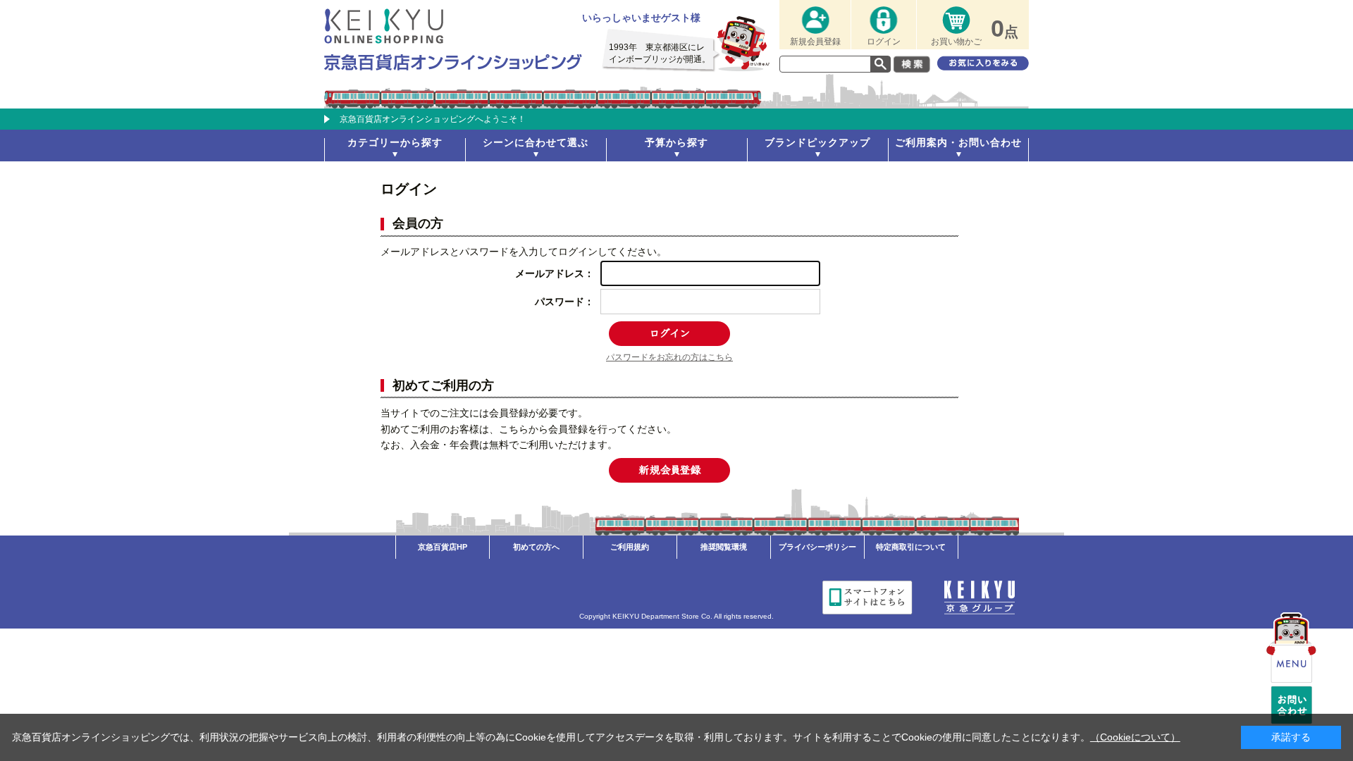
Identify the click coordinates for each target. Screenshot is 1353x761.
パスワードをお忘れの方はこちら (669, 357)
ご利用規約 (629, 547)
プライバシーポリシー (817, 547)
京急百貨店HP (442, 547)
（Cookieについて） (1135, 737)
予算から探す (676, 142)
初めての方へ (536, 547)
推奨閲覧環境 (723, 547)
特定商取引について (911, 547)
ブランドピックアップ (817, 142)
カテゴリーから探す (395, 142)
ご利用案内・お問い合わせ (958, 142)
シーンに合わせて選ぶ (535, 142)
